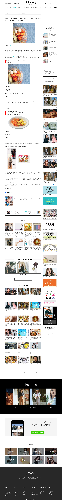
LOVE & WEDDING (26, 7)
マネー (15, 491)
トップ (6, 13)
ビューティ (8, 13)
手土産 (32, 492)
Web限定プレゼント (51, 492)
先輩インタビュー (16, 490)
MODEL (39, 7)
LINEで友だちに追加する (37, 432)
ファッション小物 (7, 492)
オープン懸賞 (50, 494)
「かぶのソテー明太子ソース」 (11, 56)
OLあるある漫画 (16, 495)
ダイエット (15, 13)
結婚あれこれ (42, 491)
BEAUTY (14, 7)
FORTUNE (32, 7)
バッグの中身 (15, 494)
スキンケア (24, 490)
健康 (49, 73)
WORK (11, 7)
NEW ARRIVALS (45, 7)
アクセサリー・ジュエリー (8, 493)
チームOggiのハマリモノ (34, 494)
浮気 (40, 493)
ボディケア (12, 13)
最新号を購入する (50, 320)
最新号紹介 (50, 490)
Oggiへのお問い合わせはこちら (50, 334)
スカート (6, 491)
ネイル (46, 73)
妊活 (40, 492)
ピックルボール (33, 490)
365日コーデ (6, 495)
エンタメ (32, 491)
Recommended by (51, 184)
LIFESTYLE (19, 7)
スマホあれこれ (16, 492)
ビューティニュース (13, 45)
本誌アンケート (51, 493)
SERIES (50, 7)
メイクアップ (46, 72)
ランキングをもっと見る (23, 274)
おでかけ (32, 493)
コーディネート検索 (23, 279)
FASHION (6, 7)
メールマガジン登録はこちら (50, 300)
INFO (36, 7)
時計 (5, 494)
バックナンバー (50, 323)
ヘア (23, 492)
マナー (15, 493)
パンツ (6, 490)
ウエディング (42, 490)
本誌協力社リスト (51, 491)
